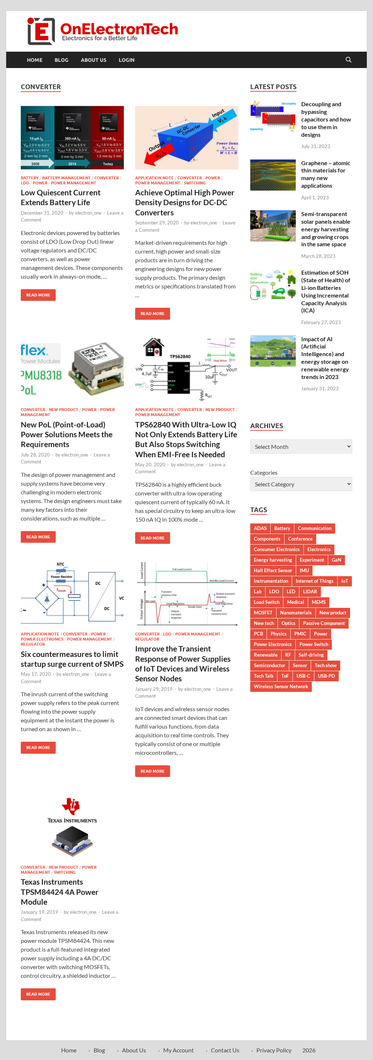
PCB (258, 634)
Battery (30, 177)
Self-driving (311, 655)
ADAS (260, 528)
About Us (93, 60)
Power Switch (313, 644)
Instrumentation (271, 581)
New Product (63, 409)
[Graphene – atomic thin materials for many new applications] (273, 163)
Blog (61, 60)
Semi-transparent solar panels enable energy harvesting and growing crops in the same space (325, 228)
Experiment (312, 560)
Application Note (154, 177)
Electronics (319, 549)
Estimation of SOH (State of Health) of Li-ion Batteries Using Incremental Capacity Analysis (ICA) (325, 291)
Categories (264, 472)
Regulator (33, 644)
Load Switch (266, 602)
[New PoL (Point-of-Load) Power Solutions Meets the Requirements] (72, 370)
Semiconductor (269, 665)
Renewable (266, 655)
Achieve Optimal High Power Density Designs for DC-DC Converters (185, 202)
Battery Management (66, 177)
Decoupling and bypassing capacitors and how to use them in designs (326, 119)
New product (332, 612)
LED (291, 591)
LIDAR (310, 591)
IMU (304, 570)
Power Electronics (42, 639)
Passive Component (324, 623)
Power (40, 183)
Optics (288, 623)
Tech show (326, 665)
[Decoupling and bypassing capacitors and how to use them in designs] (273, 104)
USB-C (303, 676)
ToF (285, 676)
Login (127, 60)
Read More (35, 293)
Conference (300, 539)
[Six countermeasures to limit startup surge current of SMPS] (72, 594)
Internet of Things (315, 581)
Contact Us (225, 1050)
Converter (106, 177)
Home (34, 60)
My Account (178, 1050)
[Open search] (348, 60)
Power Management (73, 183)
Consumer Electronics (277, 549)
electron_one (88, 213)
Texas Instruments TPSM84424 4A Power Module (60, 891)
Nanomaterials (296, 612)
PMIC (300, 634)
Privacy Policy (273, 1050)
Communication (314, 528)
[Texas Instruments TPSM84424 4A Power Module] (72, 827)
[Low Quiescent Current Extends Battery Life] (72, 138)
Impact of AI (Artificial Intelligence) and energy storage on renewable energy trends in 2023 (325, 357)
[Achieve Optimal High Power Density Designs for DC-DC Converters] (186, 138)
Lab (258, 591)
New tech (264, 623)
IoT (344, 581)
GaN (336, 560)
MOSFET (263, 612)
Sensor (300, 665)
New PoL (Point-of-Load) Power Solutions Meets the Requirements (67, 434)
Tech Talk (264, 676)
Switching (195, 183)
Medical (295, 602)
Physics (279, 634)
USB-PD (326, 676)
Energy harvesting (273, 560)
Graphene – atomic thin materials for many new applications (325, 174)
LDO (25, 183)
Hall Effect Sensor (273, 570)
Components (267, 539)
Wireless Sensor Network (281, 686)
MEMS (319, 602)
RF (288, 655)
